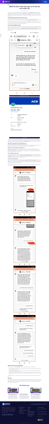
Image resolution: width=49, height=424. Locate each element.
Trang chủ (10, 4)
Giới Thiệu (29, 407)
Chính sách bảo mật (31, 414)
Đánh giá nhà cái (22, 407)
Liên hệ (29, 410)
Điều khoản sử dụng (31, 413)
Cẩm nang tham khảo (22, 410)
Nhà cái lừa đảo (15, 4)
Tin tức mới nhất (22, 413)
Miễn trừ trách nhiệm (31, 411)
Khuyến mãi (21, 411)
